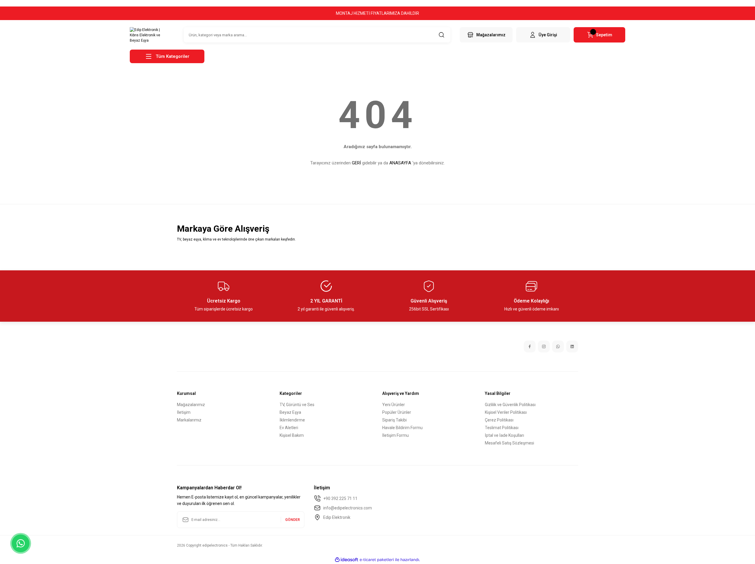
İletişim (184, 412)
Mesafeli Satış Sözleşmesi (509, 443)
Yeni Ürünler (393, 404)
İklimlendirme (292, 420)
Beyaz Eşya (290, 412)
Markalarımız (189, 420)
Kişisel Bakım (292, 435)
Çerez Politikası (499, 420)
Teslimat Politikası (501, 427)
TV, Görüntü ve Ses (297, 404)
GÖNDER (292, 520)
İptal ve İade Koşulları (504, 435)
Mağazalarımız (191, 404)
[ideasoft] (346, 560)
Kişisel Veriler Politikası (506, 412)
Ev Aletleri (289, 427)
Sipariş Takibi (394, 420)
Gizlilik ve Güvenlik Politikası (510, 404)
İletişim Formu (395, 435)
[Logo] (146, 34)
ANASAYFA (400, 163)
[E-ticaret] (377, 560)
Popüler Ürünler (396, 412)
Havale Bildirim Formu (402, 427)
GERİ (356, 163)
